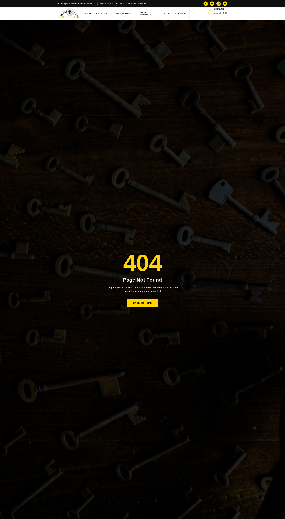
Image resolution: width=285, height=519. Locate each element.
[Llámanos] (209, 11)
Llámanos (219, 9)
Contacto (181, 14)
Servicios (102, 14)
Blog (167, 14)
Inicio (87, 14)
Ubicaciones (123, 14)
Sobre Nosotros (146, 14)
